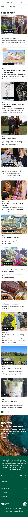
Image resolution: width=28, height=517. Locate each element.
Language (4, 496)
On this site (4, 485)
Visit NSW (4, 481)
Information (5, 488)
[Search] (22, 2)
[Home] (9, 2)
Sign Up (5, 437)
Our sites (4, 492)
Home (2, 6)
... (6, 6)
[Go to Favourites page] (25, 2)
